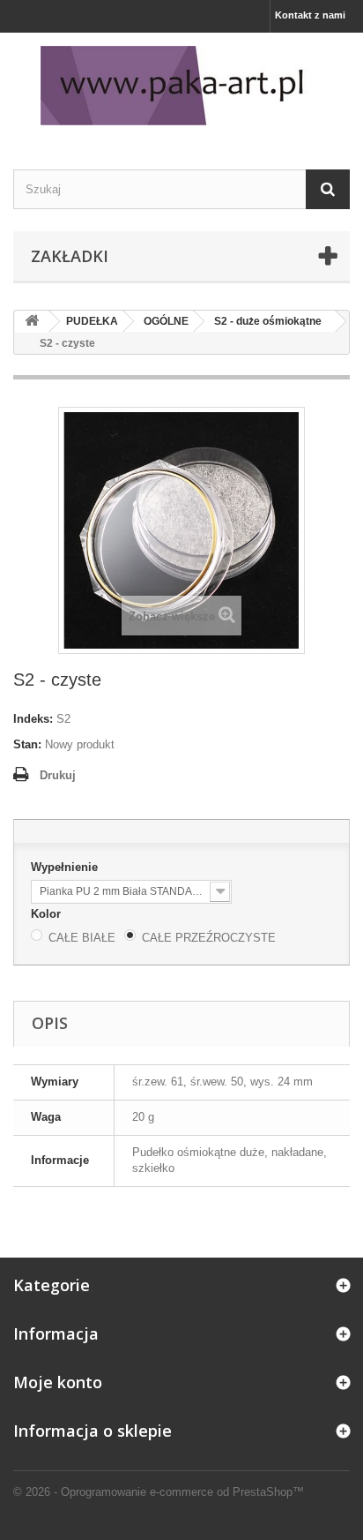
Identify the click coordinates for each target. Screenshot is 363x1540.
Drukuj (58, 775)
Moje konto (57, 1382)
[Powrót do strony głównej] (31, 322)
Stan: (27, 744)
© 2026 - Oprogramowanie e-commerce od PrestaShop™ (158, 1492)
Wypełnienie (66, 867)
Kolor (47, 913)
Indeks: (33, 718)
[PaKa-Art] (181, 85)
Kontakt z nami (310, 15)
